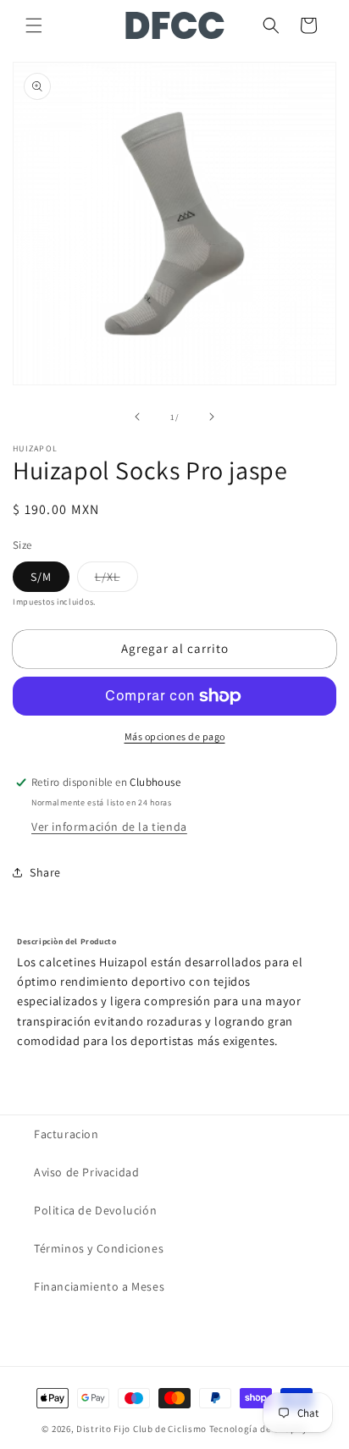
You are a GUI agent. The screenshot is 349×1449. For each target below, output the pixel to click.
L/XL (116, 580)
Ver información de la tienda (109, 826)
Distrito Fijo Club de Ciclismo (141, 1429)
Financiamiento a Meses (99, 1286)
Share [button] (45, 872)
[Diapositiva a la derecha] (211, 416)
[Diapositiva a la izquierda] (137, 416)
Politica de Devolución (95, 1210)
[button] (34, 25)
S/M (41, 576)
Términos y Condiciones (98, 1248)
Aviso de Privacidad (86, 1172)
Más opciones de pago (175, 736)
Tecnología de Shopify (258, 1429)
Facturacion (66, 1134)
